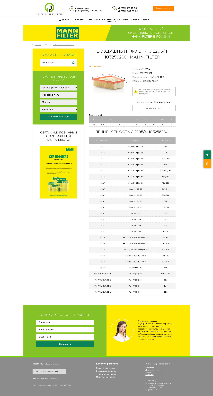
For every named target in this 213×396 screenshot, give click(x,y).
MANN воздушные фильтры (63, 45)
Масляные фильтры (105, 377)
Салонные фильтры (105, 368)
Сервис (125, 19)
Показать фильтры (58, 117)
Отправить (65, 344)
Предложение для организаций (49, 371)
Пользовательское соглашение (46, 378)
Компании (149, 367)
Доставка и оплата (111, 19)
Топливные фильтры (106, 374)
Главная (38, 45)
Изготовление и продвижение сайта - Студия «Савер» (52, 385)
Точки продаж (93, 19)
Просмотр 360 (95, 66)
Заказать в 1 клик (154, 108)
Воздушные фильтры (106, 371)
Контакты (135, 19)
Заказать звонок (163, 8)
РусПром (50, 14)
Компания (80, 19)
